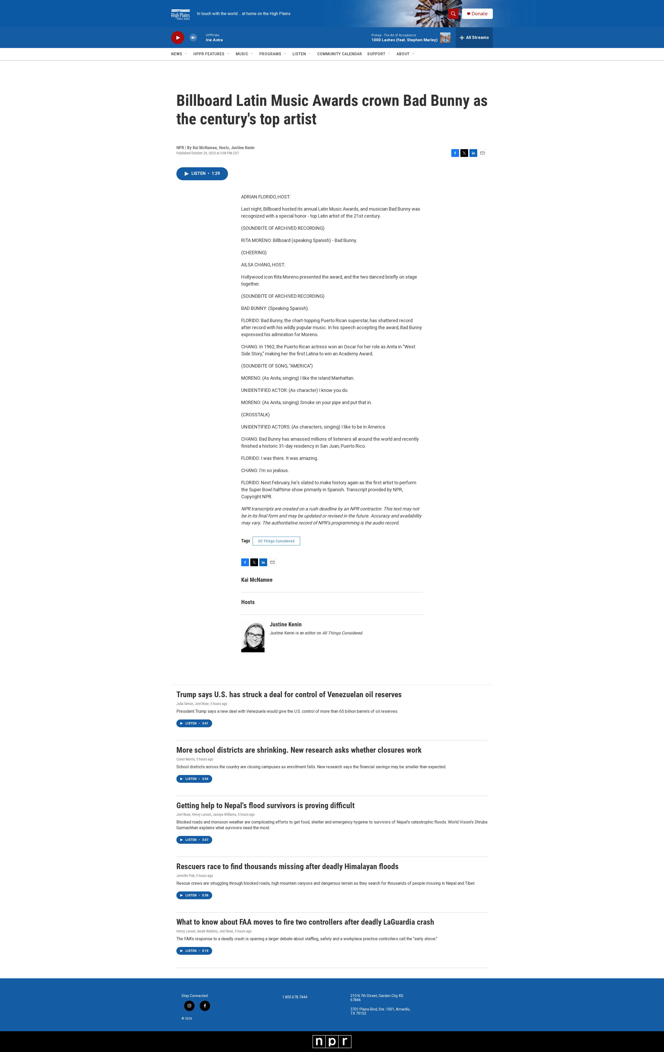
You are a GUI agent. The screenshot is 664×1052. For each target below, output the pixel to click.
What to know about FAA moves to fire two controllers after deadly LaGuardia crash (305, 921)
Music (242, 54)
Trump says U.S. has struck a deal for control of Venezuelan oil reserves (289, 694)
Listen (299, 54)
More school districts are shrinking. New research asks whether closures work (298, 750)
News (176, 54)
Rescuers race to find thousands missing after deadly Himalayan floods (287, 866)
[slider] (201, 37)
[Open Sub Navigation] (186, 54)
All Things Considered (276, 541)
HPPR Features (209, 54)
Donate (480, 13)
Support (376, 54)
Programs (270, 54)
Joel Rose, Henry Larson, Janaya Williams (206, 814)
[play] (178, 38)
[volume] (193, 38)
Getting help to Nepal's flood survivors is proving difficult (265, 805)
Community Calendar (339, 54)
